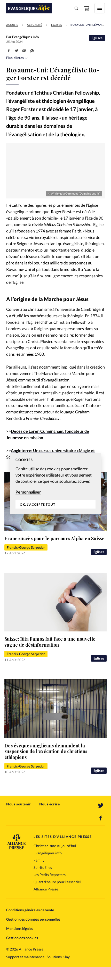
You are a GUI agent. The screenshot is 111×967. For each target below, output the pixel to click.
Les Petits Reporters (50, 874)
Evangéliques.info (48, 853)
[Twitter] (101, 806)
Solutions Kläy (58, 957)
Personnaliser (28, 491)
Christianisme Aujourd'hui (55, 846)
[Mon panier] (86, 8)
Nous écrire (49, 804)
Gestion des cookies (22, 938)
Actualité (34, 24)
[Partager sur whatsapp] (32, 50)
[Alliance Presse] (16, 847)
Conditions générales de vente (30, 910)
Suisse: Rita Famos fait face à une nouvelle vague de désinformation (50, 642)
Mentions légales (19, 928)
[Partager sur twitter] (16, 50)
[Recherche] (76, 8)
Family (39, 860)
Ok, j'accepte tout (37, 504)
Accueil (12, 24)
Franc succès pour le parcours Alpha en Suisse (54, 538)
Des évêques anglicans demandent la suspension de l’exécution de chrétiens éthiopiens (45, 751)
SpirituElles (43, 867)
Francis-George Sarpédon (26, 547)
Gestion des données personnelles (33, 919)
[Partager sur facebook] (8, 50)
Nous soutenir (18, 804)
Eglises (56, 24)
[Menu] (99, 8)
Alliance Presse (46, 889)
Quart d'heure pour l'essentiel (57, 882)
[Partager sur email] (24, 50)
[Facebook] (101, 818)
